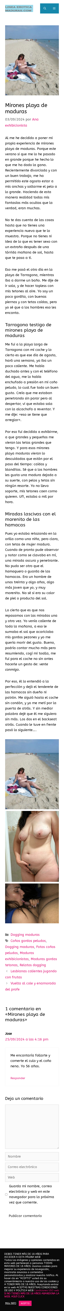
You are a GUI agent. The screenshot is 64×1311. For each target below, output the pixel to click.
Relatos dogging (33, 965)
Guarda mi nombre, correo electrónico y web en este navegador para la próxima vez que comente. (31, 1194)
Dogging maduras (25, 935)
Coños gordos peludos (28, 941)
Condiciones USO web (46, 1290)
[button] (44, 8)
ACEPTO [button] (25, 1303)
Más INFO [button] (10, 1303)
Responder (17, 1078)
